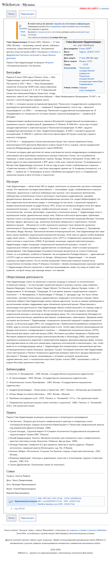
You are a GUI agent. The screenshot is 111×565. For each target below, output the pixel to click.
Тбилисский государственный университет (86, 71)
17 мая (82, 58)
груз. (75, 45)
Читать (11, 14)
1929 (88, 49)
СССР (97, 52)
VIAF (66, 501)
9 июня (82, 49)
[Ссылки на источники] (23, 30)
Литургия (49, 62)
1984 (88, 58)
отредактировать (44, 32)
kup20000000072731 (51, 501)
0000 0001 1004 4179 (52, 498)
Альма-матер (70, 68)
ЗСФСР (90, 52)
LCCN (66, 498)
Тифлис (82, 52)
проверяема (55, 27)
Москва (82, 61)
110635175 (73, 501)
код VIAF (19, 508)
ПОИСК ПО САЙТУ (89, 8)
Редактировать (28, 14)
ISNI (39, 498)
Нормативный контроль (26, 501)
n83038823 (74, 498)
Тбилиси (54, 52)
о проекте (104, 8)
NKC (40, 501)
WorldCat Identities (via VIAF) (50, 504)
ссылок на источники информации (72, 24)
